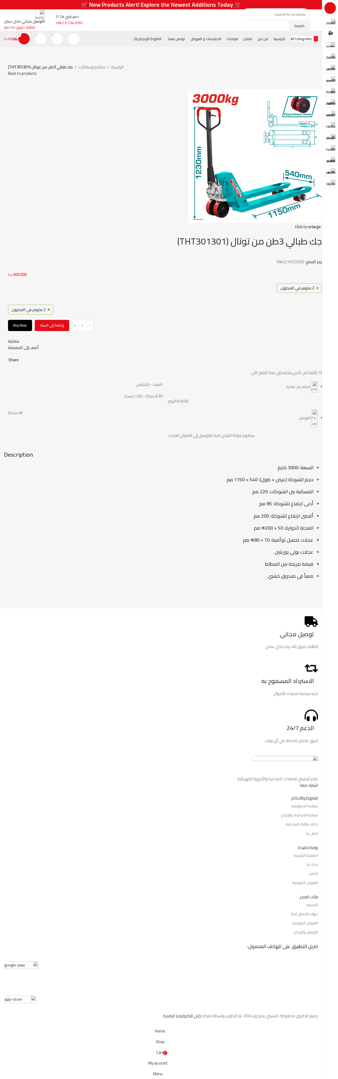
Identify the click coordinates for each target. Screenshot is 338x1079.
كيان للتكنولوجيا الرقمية (182, 1016)
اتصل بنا (312, 833)
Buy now (20, 325)
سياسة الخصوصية (304, 805)
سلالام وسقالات (92, 67)
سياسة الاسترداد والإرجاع (299, 815)
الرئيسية (117, 67)
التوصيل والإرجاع (306, 932)
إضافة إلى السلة (52, 325)
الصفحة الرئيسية (306, 855)
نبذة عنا (312, 864)
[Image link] (284, 765)
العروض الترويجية (305, 882)
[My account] (73, 38)
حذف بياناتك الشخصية (302, 824)
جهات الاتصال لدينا (304, 913)
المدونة (312, 904)
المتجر (313, 873)
